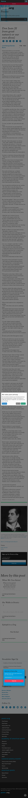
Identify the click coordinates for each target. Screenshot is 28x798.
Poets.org (3, 1)
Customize (4, 403)
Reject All (18, 403)
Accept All (23, 403)
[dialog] (14, 398)
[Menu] (26, 1)
